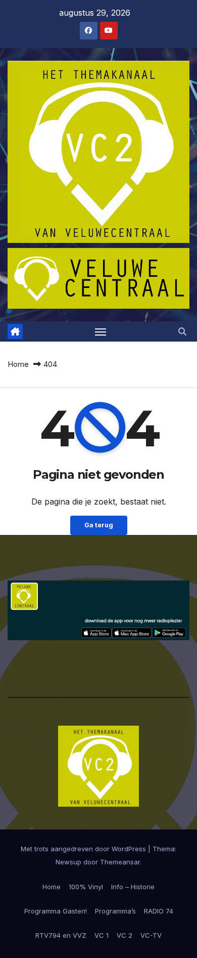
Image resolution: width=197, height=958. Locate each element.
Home (18, 364)
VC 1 (101, 935)
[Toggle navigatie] (100, 331)
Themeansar (120, 862)
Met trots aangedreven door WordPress (84, 849)
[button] (182, 331)
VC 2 (124, 935)
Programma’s (115, 911)
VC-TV (151, 935)
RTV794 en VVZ (60, 935)
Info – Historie (133, 887)
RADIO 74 (158, 911)
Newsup (68, 862)
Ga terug (98, 525)
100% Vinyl (86, 887)
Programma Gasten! (55, 911)
